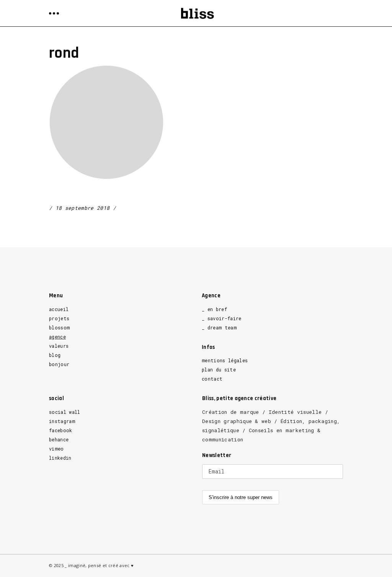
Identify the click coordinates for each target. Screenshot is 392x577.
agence (57, 337)
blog (54, 355)
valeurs (59, 346)
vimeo (56, 449)
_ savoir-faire (222, 318)
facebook (60, 430)
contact (212, 379)
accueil (59, 309)
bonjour (59, 364)
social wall (64, 412)
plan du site (219, 369)
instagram (62, 421)
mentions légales (225, 360)
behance (59, 439)
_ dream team (219, 327)
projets (59, 318)
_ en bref (214, 309)
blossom (59, 327)
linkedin (60, 458)
